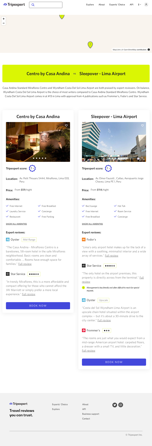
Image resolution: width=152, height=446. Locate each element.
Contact (86, 418)
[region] (76, 34)
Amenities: (13, 199)
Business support (90, 413)
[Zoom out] (3, 23)
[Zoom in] (3, 19)
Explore (90, 4)
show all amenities (16, 224)
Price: (9, 190)
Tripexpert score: (16, 168)
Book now (38, 305)
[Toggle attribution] (149, 49)
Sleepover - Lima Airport (114, 116)
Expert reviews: (15, 232)
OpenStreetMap (130, 49)
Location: (12, 178)
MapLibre (117, 49)
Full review (25, 263)
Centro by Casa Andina (38, 116)
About (102, 4)
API (131, 4)
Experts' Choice (117, 4)
